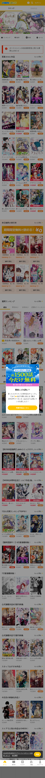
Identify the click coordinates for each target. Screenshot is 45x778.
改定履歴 (15, 755)
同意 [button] (37, 754)
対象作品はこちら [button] (22, 408)
